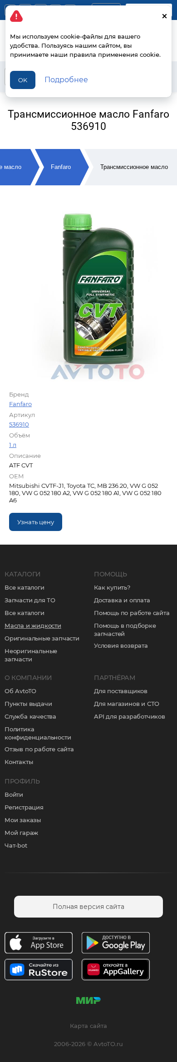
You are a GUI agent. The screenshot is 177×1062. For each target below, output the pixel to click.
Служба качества (30, 716)
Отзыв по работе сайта (39, 749)
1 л (12, 444)
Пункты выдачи (28, 703)
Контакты (19, 761)
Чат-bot (16, 845)
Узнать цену (35, 522)
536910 (19, 424)
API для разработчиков (129, 716)
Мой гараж (21, 832)
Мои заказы (23, 820)
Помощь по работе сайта (132, 612)
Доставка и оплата (122, 600)
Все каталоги (24, 587)
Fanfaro (61, 167)
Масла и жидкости (33, 625)
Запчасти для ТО (30, 600)
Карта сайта (88, 1025)
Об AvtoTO (20, 691)
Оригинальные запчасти (42, 638)
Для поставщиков (121, 691)
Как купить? (112, 587)
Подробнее (66, 79)
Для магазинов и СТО (126, 703)
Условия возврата (121, 645)
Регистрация (24, 807)
